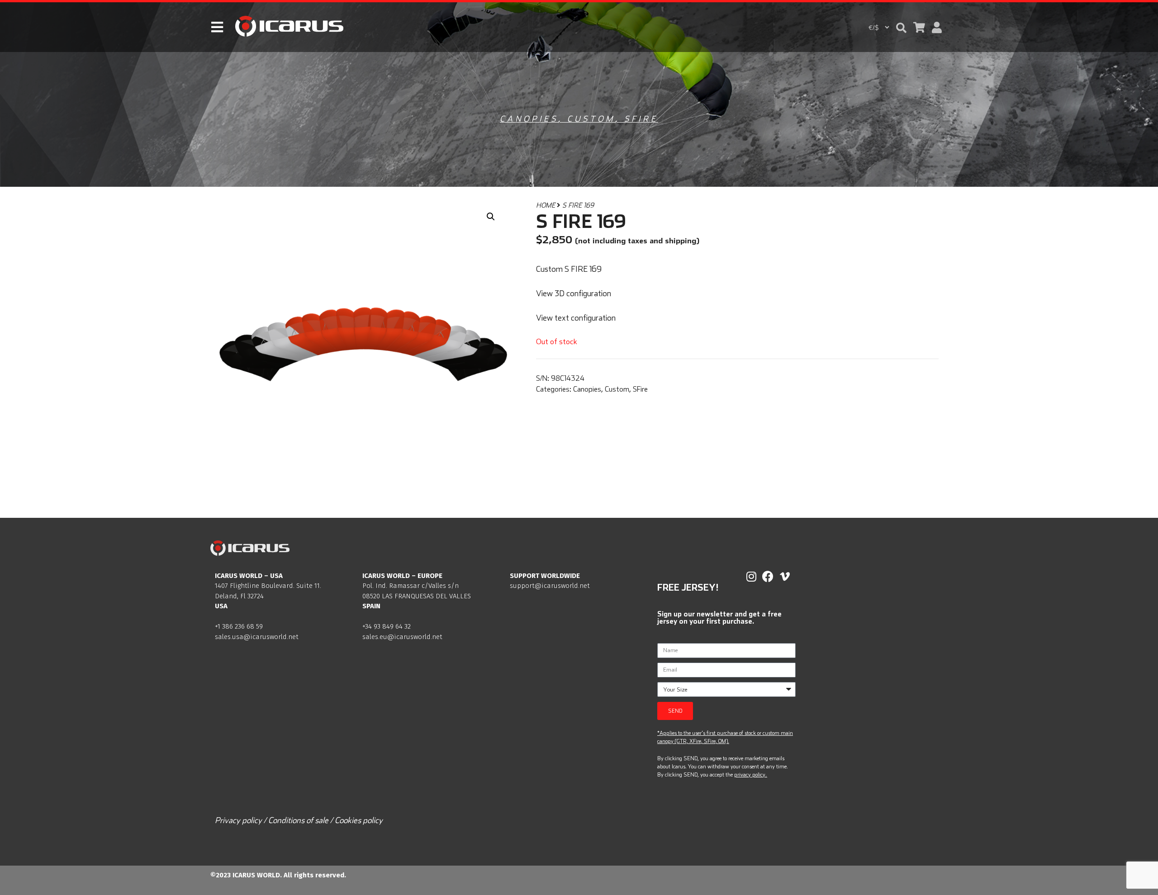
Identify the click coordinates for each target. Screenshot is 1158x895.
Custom (591, 118)
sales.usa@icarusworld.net (257, 637)
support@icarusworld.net (550, 586)
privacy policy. (750, 774)
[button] (901, 28)
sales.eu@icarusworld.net (402, 637)
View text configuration (576, 317)
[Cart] (919, 27)
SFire (641, 118)
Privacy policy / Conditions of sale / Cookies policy (299, 820)
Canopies (529, 118)
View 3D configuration (573, 293)
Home (545, 205)
